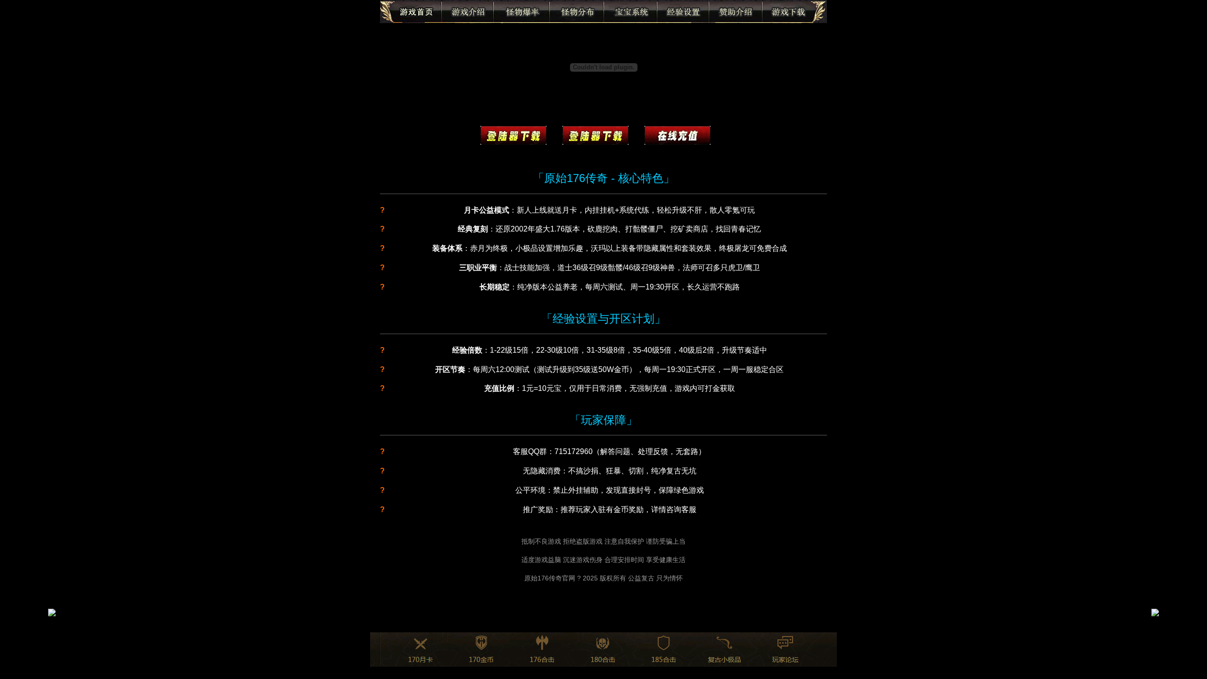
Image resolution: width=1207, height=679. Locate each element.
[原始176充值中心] (678, 137)
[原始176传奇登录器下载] (513, 137)
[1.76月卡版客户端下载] (595, 137)
